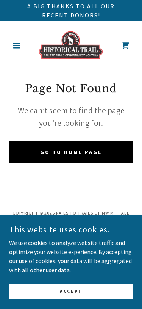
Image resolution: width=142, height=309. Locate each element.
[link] (71, 45)
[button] (18, 45)
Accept (71, 291)
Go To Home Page (71, 152)
